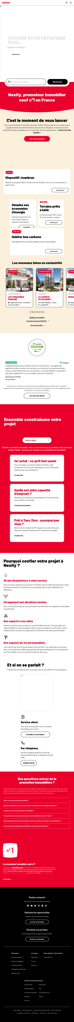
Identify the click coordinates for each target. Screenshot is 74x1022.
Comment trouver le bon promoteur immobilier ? (19, 810)
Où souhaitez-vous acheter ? (20, 82)
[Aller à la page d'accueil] (6, 2)
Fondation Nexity (29, 988)
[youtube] (32, 906)
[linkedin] (42, 906)
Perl (40, 988)
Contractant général (16, 957)
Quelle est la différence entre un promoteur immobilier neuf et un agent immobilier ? (30, 805)
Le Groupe (34, 953)
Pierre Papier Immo (44, 992)
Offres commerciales (56, 1010)
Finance (33, 961)
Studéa (41, 996)
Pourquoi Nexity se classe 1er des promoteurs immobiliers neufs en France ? (28, 816)
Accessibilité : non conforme (23, 1013)
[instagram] (39, 906)
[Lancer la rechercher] (66, 2)
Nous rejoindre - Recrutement (53, 953)
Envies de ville (28, 984)
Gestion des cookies (52, 1013)
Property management (17, 961)
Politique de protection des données (41, 1010)
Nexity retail (42, 984)
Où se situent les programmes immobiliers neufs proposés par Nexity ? (26, 826)
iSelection (27, 996)
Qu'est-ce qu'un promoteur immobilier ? (16, 800)
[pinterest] (35, 906)
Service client (43, 1013)
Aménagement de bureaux (18, 969)
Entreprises (15, 953)
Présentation (34, 957)
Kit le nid (26, 1000)
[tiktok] (46, 906)
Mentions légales (17, 1010)
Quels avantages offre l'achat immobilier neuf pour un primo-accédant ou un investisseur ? (32, 821)
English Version (48, 957)
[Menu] (71, 2)
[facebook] (28, 906)
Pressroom (34, 965)
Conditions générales (27, 1010)
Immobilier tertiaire (16, 965)
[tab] (30, 312)
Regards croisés (15, 973)
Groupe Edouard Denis (30, 992)
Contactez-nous (35, 1013)
